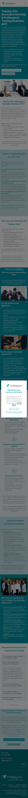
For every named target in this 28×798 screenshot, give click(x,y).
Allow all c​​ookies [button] (14, 409)
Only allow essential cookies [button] (14, 412)
